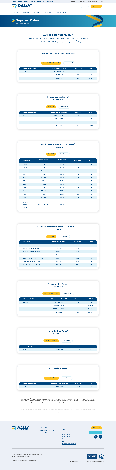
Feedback (34, 454)
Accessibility (19, 454)
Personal (14, 1)
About (44, 1)
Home (17, 23)
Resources (32, 1)
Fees (63, 429)
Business (20, 1)
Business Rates (66, 436)
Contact (64, 439)
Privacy (13, 454)
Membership (50, 1)
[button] (16, 12)
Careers (39, 1)
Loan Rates (65, 432)
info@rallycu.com (45, 432)
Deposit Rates (66, 434)
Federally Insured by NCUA (75, 461)
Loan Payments (66, 427)
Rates (21, 23)
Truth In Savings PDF (26, 406)
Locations (26, 1)
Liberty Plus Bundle (44, 40)
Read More (58, 412)
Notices (29, 454)
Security (24, 454)
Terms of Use (39, 454)
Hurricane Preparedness (69, 443)
